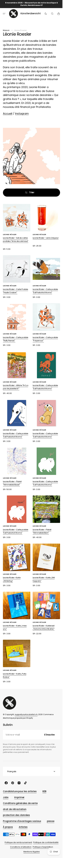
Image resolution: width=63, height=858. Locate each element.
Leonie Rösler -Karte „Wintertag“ (12, 570)
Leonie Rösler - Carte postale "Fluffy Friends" (15, 336)
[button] (4, 13)
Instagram (22, 113)
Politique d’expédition (42, 847)
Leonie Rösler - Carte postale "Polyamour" (44, 336)
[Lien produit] (45, 225)
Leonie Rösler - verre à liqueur (44, 236)
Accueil (7, 113)
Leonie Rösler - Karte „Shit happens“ (43, 570)
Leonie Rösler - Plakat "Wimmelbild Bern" (41, 523)
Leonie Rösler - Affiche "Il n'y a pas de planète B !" (15, 383)
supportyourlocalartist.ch (26, 714)
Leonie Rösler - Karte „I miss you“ (15, 617)
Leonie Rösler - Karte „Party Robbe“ (14, 664)
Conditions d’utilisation (19, 847)
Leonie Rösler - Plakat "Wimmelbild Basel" (12, 476)
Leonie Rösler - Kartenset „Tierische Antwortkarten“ (42, 617)
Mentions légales (30, 851)
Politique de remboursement (17, 842)
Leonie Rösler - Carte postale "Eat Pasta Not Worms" (44, 289)
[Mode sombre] (45, 13)
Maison (6, 30)
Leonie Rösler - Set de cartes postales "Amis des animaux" (15, 238)
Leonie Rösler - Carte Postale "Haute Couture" (15, 289)
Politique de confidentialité (44, 842)
